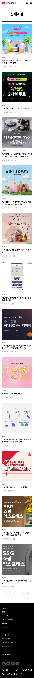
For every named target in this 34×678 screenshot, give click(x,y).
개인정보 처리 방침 (7, 642)
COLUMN (5, 616)
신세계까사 (13, 539)
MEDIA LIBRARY (7, 619)
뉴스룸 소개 (5, 635)
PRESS (4, 608)
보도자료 (4, 57)
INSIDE (4, 612)
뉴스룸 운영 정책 (7, 646)
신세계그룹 (5, 627)
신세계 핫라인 (6, 639)
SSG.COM (13, 66)
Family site (6, 654)
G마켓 (12, 304)
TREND (4, 623)
